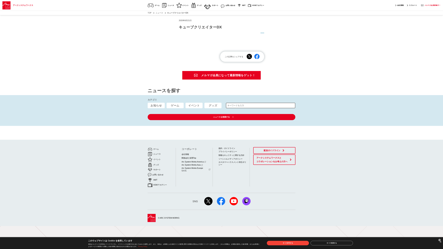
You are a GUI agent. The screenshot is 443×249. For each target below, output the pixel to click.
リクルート (413, 5)
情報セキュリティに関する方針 (231, 155)
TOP (149, 13)
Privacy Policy (142, 246)
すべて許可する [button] (288, 243)
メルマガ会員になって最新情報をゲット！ (228, 75)
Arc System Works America (193, 162)
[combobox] (439, 240)
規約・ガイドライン (227, 148)
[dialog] (221, 243)
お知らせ (156, 105)
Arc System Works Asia (191, 165)
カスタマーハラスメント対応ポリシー (232, 163)
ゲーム (175, 105)
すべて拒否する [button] (332, 243)
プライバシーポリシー (228, 152)
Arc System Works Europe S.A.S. (192, 169)
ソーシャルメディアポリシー (230, 159)
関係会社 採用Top (189, 158)
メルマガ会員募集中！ (433, 5)
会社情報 (400, 5)
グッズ (213, 105)
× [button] (440, 242)
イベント (194, 105)
